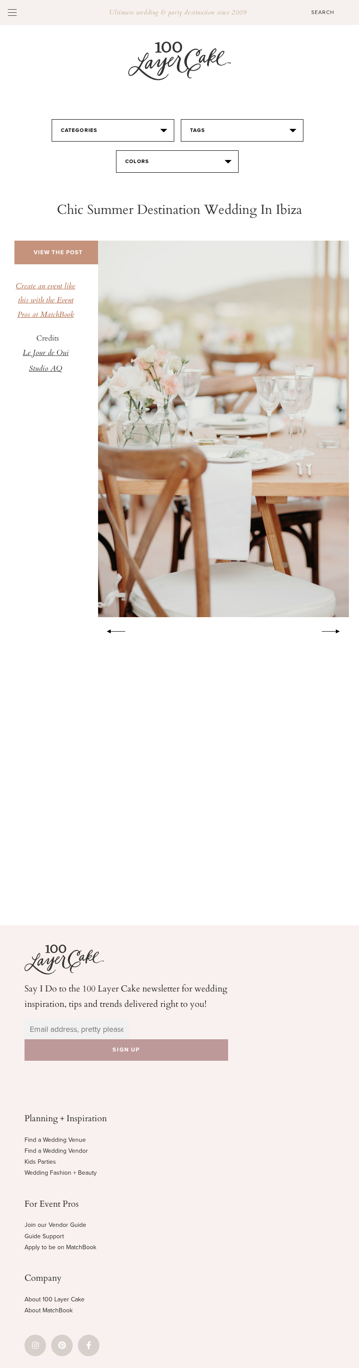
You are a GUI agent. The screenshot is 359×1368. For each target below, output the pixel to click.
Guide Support (44, 1236)
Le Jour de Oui (46, 353)
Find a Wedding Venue (55, 1140)
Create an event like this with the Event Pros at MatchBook (45, 301)
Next (335, 629)
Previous (111, 629)
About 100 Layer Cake (54, 1299)
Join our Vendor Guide (55, 1225)
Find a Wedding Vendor (56, 1151)
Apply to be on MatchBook (60, 1247)
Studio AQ (45, 369)
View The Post (58, 252)
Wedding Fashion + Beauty (61, 1172)
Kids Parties (40, 1161)
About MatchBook (49, 1310)
